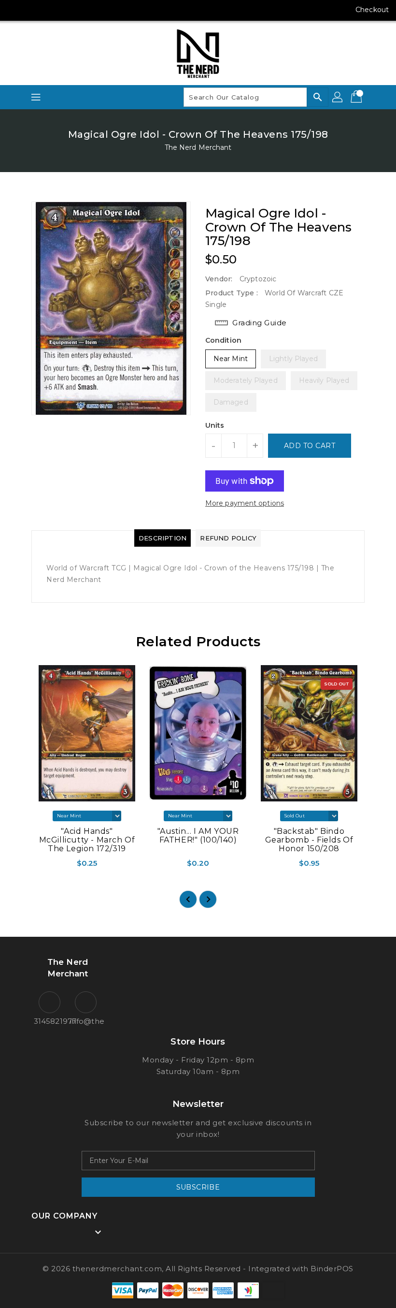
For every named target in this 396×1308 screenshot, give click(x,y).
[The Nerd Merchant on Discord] (70, 9)
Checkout (372, 9)
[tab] (162, 538)
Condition (223, 340)
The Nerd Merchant (198, 147)
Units (215, 425)
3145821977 (49, 1021)
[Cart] (357, 97)
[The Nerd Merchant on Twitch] (89, 9)
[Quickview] (42, 866)
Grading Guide (259, 322)
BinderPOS (332, 1268)
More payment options (244, 503)
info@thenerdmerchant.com (85, 1021)
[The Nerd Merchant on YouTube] (52, 9)
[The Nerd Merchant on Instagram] (34, 9)
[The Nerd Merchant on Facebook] (15, 9)
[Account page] (338, 97)
